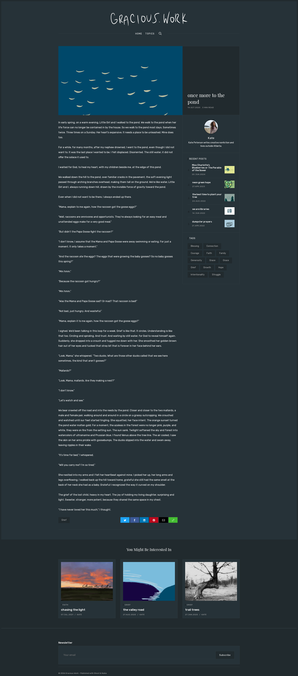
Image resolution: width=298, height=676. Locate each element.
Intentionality (198, 274)
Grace (212, 260)
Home (138, 34)
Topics (150, 34)
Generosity (196, 260)
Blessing (195, 246)
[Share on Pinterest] (153, 520)
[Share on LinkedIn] (144, 520)
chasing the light (73, 609)
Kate (211, 138)
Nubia (104, 673)
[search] (160, 33)
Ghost (96, 673)
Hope (221, 267)
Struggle (216, 274)
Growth (207, 267)
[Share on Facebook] (134, 520)
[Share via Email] (163, 520)
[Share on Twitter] (124, 520)
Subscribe (225, 655)
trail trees (192, 609)
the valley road (133, 609)
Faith (209, 253)
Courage (195, 253)
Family (222, 253)
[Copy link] (173, 520)
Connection (212, 246)
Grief (64, 520)
